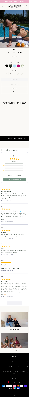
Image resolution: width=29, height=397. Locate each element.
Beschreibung (14, 84)
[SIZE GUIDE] (14, 340)
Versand (14, 88)
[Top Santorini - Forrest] (4, 124)
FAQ (14, 91)
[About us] (14, 319)
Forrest (10, 65)
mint (22, 65)
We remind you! (14, 366)
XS (6, 73)
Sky (14, 65)
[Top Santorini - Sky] (6, 124)
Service (14, 356)
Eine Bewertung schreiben (14, 179)
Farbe (14, 62)
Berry (18, 65)
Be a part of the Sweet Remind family (14, 372)
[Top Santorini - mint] (10, 124)
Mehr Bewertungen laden (14, 303)
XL (22, 73)
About (14, 361)
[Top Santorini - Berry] (8, 124)
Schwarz (6, 65)
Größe (14, 70)
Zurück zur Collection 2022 (15, 138)
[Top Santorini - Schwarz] (2, 124)
